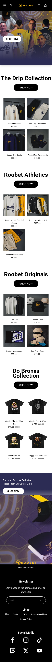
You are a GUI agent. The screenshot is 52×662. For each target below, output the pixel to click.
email (12, 600)
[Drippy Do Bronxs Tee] (37, 441)
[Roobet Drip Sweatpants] (37, 140)
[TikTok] (39, 640)
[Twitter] (26, 650)
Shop (7, 614)
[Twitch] (12, 650)
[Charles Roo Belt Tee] (37, 406)
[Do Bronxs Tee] (14, 441)
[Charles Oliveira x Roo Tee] (14, 406)
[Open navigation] (6, 5)
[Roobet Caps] (37, 305)
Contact (16, 614)
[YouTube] (39, 650)
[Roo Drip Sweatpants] (37, 109)
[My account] (39, 5)
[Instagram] (26, 640)
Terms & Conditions (39, 614)
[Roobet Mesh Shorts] (14, 240)
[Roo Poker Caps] (37, 336)
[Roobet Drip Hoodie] (14, 140)
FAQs (25, 614)
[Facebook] (12, 640)
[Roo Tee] (14, 305)
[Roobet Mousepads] (14, 336)
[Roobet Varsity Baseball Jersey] (14, 205)
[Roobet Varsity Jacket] (37, 205)
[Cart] (45, 5)
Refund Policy (26, 619)
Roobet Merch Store (28, 567)
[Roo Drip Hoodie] (14, 109)
